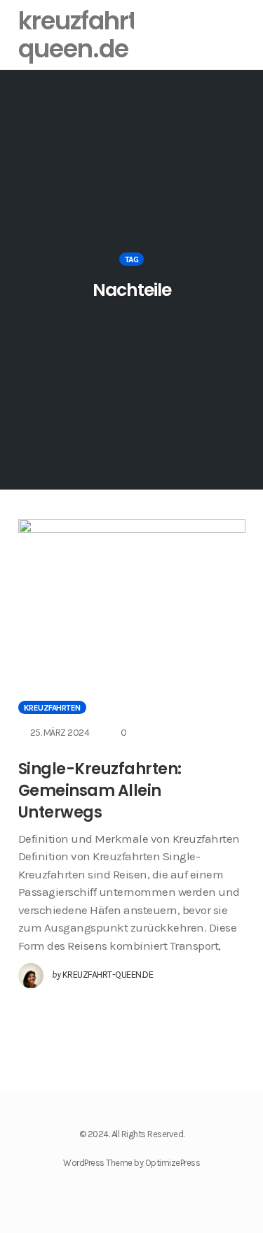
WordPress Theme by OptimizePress (131, 1162)
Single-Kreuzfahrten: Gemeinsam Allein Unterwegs (100, 790)
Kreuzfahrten (52, 708)
